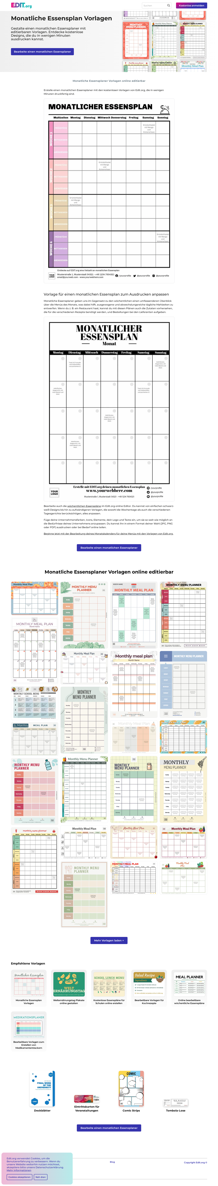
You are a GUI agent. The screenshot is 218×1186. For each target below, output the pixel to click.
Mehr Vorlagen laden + (109, 940)
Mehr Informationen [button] (19, 1170)
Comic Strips (131, 1110)
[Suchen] (168, 5)
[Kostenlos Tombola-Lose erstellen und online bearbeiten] (175, 1104)
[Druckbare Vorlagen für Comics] (131, 1090)
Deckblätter (42, 1110)
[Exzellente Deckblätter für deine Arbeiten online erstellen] (42, 1090)
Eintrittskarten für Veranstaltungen (86, 1108)
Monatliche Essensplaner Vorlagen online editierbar (109, 80)
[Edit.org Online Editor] (21, 5)
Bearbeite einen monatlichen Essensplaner (42, 51)
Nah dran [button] (41, 1177)
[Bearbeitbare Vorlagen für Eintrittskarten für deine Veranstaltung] (87, 1100)
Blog (112, 1162)
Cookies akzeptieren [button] (19, 1177)
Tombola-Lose (175, 1110)
